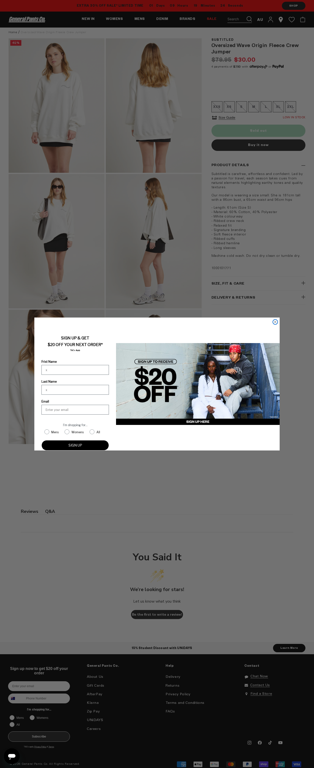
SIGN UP (75, 445)
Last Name (49, 381)
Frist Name (49, 361)
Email (45, 401)
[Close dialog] (275, 321)
